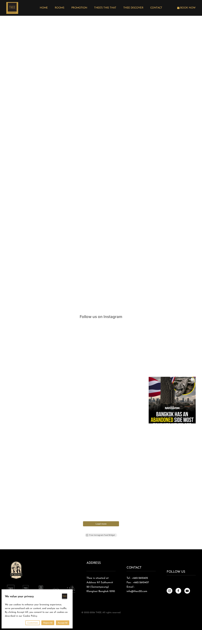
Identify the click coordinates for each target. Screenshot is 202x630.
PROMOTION (79, 8)
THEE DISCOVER (133, 8)
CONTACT (156, 8)
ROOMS (59, 8)
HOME (44, 8)
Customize (32, 622)
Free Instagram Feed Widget (102, 535)
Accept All (62, 622)
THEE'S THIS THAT (105, 8)
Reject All (47, 622)
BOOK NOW (187, 8)
